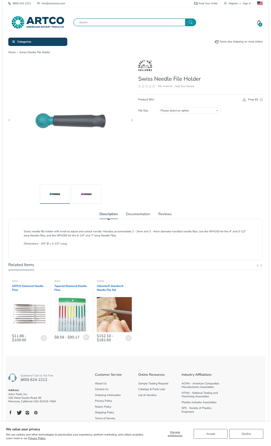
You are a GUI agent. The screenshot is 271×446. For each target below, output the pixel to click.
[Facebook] (10, 413)
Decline (246, 434)
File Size (143, 110)
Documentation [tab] (138, 214)
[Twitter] (19, 413)
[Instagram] (27, 413)
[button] (146, 86)
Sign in (247, 3)
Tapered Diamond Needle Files (70, 288)
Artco (15, 281)
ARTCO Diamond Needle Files (28, 288)
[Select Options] (44, 338)
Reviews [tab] (165, 214)
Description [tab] (109, 214)
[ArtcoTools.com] (38, 22)
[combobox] (135, 22)
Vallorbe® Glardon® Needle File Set (110, 288)
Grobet (100, 281)
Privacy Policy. (37, 438)
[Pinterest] (36, 413)
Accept (210, 434)
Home (12, 52)
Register (233, 3)
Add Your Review (185, 86)
